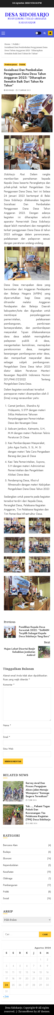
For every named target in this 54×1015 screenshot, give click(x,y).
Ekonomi (7, 858)
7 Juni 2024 (32, 800)
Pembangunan (11, 64)
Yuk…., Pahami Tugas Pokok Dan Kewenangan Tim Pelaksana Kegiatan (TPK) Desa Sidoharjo (38, 813)
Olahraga (7, 878)
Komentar (9, 684)
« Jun (6, 996)
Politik (22, 64)
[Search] (44, 33)
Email (6, 737)
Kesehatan (8, 872)
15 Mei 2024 (32, 823)
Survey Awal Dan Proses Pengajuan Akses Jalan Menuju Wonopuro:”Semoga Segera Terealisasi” (37, 789)
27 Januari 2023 (24, 90)
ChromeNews (25, 1011)
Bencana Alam (10, 845)
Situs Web (8, 748)
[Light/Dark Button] (38, 33)
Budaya (6, 852)
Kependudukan (10, 865)
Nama (7, 725)
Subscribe (50, 33)
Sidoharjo (10, 90)
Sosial (6, 898)
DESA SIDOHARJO (27, 14)
